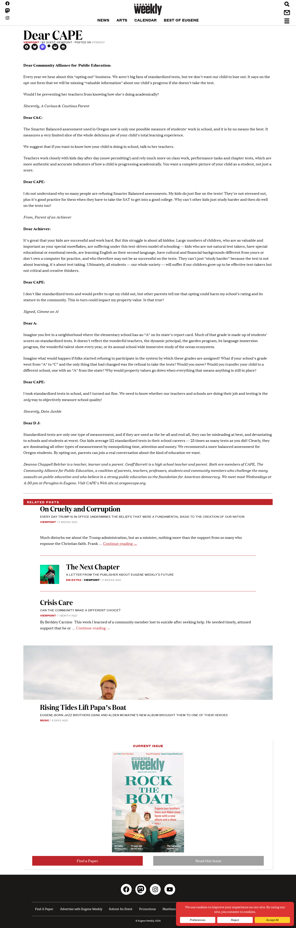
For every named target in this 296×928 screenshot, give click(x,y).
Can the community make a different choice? (80, 610)
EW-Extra (73, 580)
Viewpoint (31, 42)
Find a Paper (87, 860)
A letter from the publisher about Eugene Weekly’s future (120, 574)
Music (44, 720)
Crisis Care (56, 602)
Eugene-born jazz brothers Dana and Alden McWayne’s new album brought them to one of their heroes (134, 715)
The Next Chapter (93, 566)
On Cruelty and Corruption (80, 508)
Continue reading (120, 543)
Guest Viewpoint (59, 42)
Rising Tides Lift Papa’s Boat (83, 707)
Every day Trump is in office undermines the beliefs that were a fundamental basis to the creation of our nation (142, 516)
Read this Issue (208, 860)
